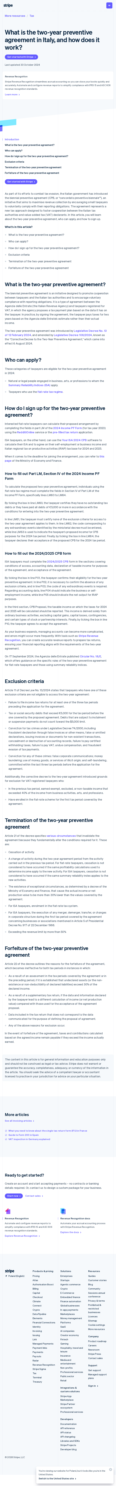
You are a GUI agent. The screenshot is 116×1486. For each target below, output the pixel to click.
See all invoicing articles (18, 1120)
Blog (90, 1284)
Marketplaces (67, 1314)
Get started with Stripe (20, 56)
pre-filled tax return (65, 432)
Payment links (40, 1347)
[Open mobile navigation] (109, 5)
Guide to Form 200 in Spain (23, 1134)
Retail (63, 1380)
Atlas (35, 1280)
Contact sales (33, 1195)
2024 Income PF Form (67, 428)
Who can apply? (13, 150)
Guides (92, 1275)
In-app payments (69, 1309)
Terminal (37, 1377)
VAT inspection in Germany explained (29, 1139)
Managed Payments (43, 1343)
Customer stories (97, 1280)
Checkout (38, 1297)
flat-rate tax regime (50, 391)
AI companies (67, 1330)
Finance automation (70, 1301)
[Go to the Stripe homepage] (8, 1271)
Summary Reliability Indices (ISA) (29, 385)
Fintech (64, 1339)
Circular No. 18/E (90, 656)
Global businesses (70, 1305)
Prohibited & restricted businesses (94, 1308)
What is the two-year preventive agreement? (29, 144)
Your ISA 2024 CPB (74, 440)
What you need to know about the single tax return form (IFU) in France (47, 1130)
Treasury (37, 1381)
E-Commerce (67, 1292)
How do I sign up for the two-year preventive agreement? (36, 156)
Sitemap (92, 1320)
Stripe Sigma (39, 1368)
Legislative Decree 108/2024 (73, 335)
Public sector (67, 1376)
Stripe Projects (68, 1445)
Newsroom (94, 1349)
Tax (31, 15)
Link (35, 1339)
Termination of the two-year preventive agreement (33, 167)
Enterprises (66, 1275)
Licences (93, 1316)
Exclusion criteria (14, 161)
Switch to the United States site (56, 1478)
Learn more (11, 94)
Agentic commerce (70, 1284)
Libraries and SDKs (70, 1440)
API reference (67, 1428)
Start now (12, 1195)
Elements (38, 1318)
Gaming (64, 1343)
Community (94, 1288)
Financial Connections (44, 1322)
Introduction (12, 139)
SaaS (63, 1326)
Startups (65, 1280)
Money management (71, 1318)
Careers (92, 1345)
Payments (38, 1352)
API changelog (67, 1436)
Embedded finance (70, 1297)
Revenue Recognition (44, 1364)
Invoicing (37, 1330)
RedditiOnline (26, 432)
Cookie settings (96, 1324)
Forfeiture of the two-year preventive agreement (32, 172)
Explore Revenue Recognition (21, 1235)
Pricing (36, 1275)
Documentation (68, 1423)
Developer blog (68, 1449)
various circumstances (61, 835)
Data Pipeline (39, 1314)
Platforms (65, 1322)
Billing (36, 1288)
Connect (37, 1305)
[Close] (110, 1470)
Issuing (36, 1335)
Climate (37, 1301)
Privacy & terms (96, 1300)
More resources (15, 15)
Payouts (37, 1356)
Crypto (36, 1309)
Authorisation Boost (43, 1284)
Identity (37, 1326)
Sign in (92, 1385)
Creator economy (69, 1335)
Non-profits (66, 1367)
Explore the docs (69, 1232)
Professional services (71, 1371)
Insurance (65, 1355)
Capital (36, 1292)
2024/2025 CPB (57, 561)
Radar (36, 1360)
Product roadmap (97, 1341)
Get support (94, 1370)
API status (65, 1432)
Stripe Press (94, 1353)
